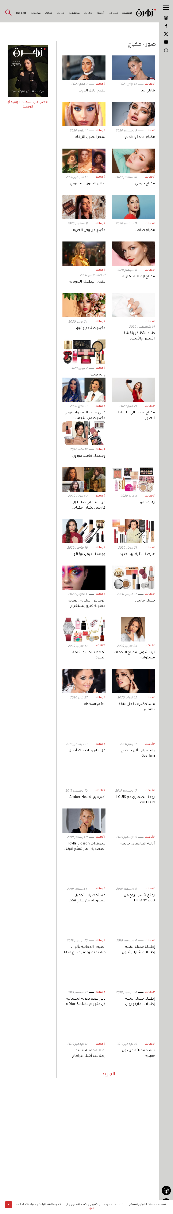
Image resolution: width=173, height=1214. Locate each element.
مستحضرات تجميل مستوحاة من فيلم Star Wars (87, 901)
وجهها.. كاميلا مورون (88, 456)
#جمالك (150, 84)
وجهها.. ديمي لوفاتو (89, 554)
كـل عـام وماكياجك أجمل (87, 751)
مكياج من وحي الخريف (88, 230)
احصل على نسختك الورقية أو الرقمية (27, 105)
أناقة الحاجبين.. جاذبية (137, 844)
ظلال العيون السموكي (87, 184)
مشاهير (113, 13)
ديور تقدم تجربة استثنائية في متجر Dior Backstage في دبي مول (84, 1004)
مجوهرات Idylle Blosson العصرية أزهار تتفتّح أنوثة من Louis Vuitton (85, 849)
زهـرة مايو (147, 503)
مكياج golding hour (139, 137)
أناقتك (100, 13)
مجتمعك (74, 13)
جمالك (88, 13)
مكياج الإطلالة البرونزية (87, 282)
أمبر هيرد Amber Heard (87, 797)
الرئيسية (127, 13)
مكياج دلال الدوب (91, 91)
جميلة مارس (145, 601)
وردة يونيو (98, 375)
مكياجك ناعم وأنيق (90, 328)
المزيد (108, 1074)
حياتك (60, 13)
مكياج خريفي (145, 184)
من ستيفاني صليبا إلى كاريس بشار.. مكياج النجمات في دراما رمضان (86, 508)
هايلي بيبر (147, 91)
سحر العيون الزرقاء (90, 137)
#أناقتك (150, 645)
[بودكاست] (166, 1190)
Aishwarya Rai (94, 704)
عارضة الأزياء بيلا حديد (137, 554)
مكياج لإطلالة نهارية (138, 277)
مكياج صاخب (144, 230)
